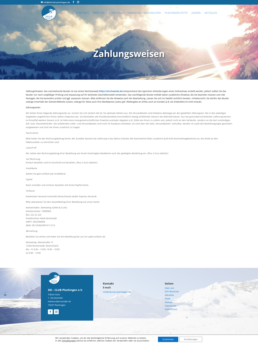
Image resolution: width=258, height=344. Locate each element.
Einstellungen (69, 340)
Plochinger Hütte (176, 13)
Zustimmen (168, 339)
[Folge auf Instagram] (56, 311)
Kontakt (168, 302)
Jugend (196, 13)
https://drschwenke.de (111, 91)
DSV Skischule (172, 291)
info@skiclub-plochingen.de (117, 291)
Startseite (82, 13)
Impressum (170, 305)
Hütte (167, 298)
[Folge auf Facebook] (50, 311)
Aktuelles (211, 13)
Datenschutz (171, 309)
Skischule (117, 13)
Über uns (99, 13)
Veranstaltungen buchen (144, 13)
